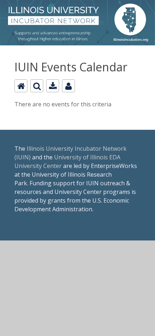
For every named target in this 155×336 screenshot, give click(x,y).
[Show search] (36, 85)
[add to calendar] (52, 85)
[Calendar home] (20, 85)
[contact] (68, 85)
